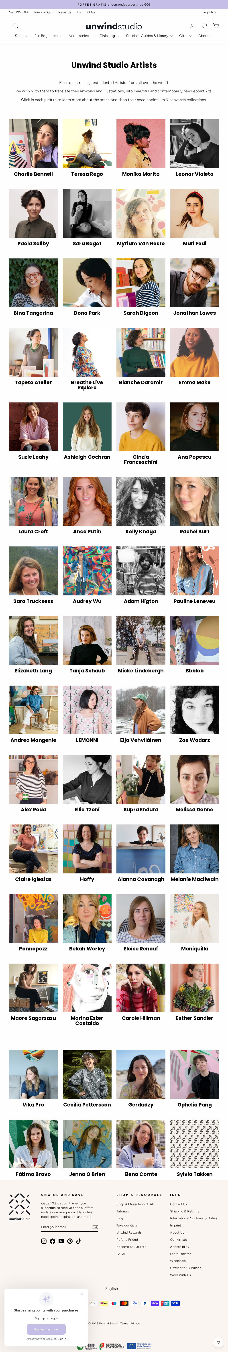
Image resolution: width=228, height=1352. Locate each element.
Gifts (184, 36)
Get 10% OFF (19, 12)
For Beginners (47, 36)
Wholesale (178, 1261)
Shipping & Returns (184, 1211)
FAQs (91, 12)
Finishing (108, 36)
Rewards (64, 12)
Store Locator (180, 1254)
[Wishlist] (204, 26)
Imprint (175, 1225)
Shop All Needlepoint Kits (135, 1204)
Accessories (79, 36)
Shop (19, 36)
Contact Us (178, 1204)
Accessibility (179, 1247)
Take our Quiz (43, 12)
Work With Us (180, 1275)
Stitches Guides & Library (147, 36)
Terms (124, 1323)
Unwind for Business (185, 1268)
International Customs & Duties (193, 1218)
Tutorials (122, 1211)
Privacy (135, 1323)
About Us (177, 1232)
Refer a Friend (127, 1240)
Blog (79, 12)
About (204, 36)
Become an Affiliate (131, 1247)
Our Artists (178, 1240)
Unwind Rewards (129, 1232)
